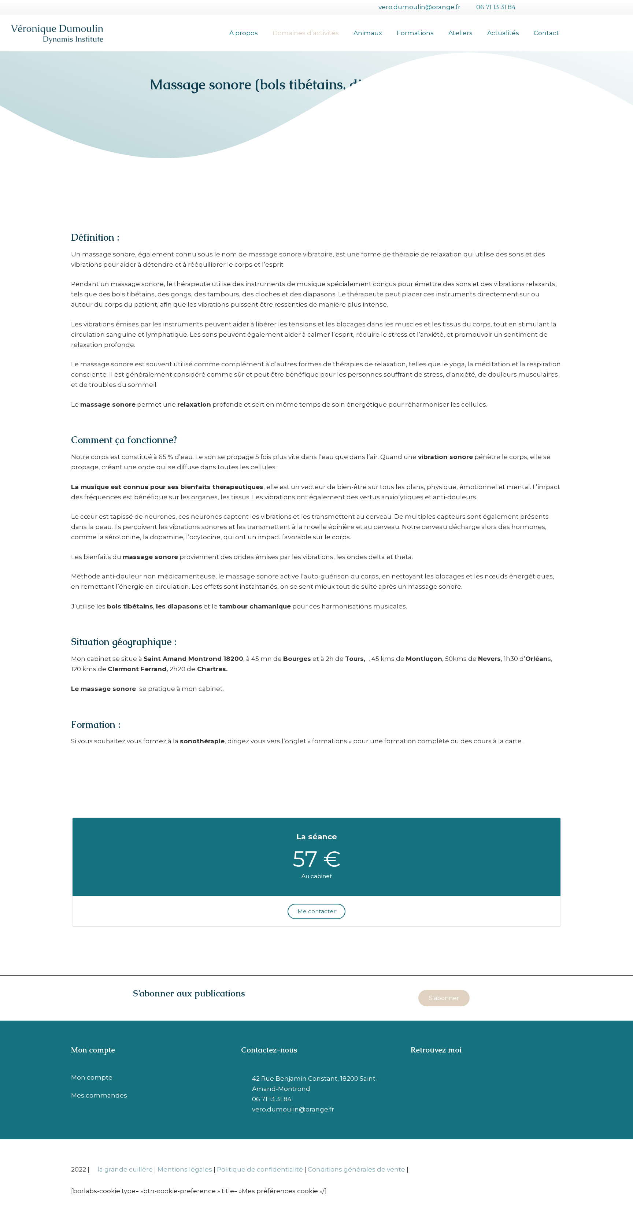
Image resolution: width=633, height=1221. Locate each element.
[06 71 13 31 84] (246, 1099)
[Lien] (57, 33)
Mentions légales (185, 1169)
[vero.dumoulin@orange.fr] (246, 1109)
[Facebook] (531, 7)
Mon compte (91, 1077)
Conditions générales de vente (356, 1169)
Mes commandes (99, 1095)
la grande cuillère (125, 1169)
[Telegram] (543, 7)
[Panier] (576, 33)
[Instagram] (555, 7)
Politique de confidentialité (260, 1169)
